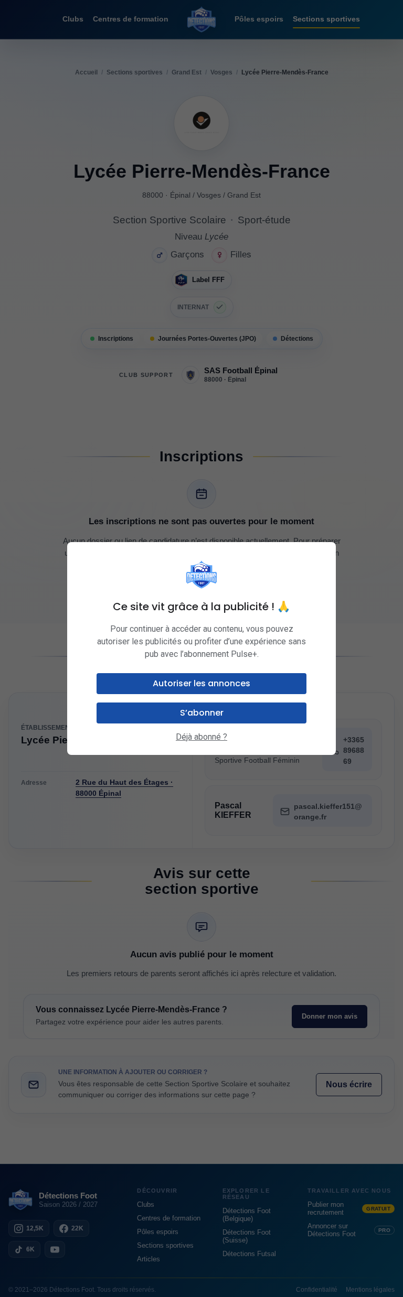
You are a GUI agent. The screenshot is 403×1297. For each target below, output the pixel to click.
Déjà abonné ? (201, 737)
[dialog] (201, 648)
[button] (201, 683)
